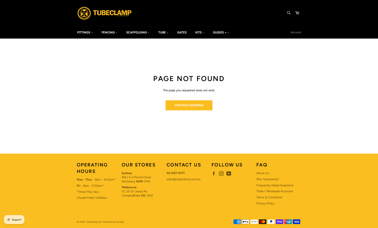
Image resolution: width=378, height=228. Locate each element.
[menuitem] (85, 32)
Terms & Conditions (269, 197)
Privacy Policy (265, 203)
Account (296, 32)
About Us (262, 173)
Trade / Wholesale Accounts (274, 191)
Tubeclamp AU (94, 222)
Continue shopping (189, 105)
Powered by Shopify (113, 222)
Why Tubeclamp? (267, 179)
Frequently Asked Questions (274, 185)
